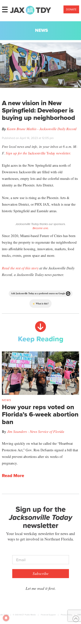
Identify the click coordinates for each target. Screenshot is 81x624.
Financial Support (48, 614)
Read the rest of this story (20, 268)
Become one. (41, 228)
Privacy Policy (66, 614)
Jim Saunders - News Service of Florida (35, 431)
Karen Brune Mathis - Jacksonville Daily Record (41, 128)
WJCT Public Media (27, 614)
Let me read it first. (41, 588)
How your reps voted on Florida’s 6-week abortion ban (40, 414)
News (41, 30)
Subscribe (40, 573)
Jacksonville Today (38, 153)
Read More (13, 475)
